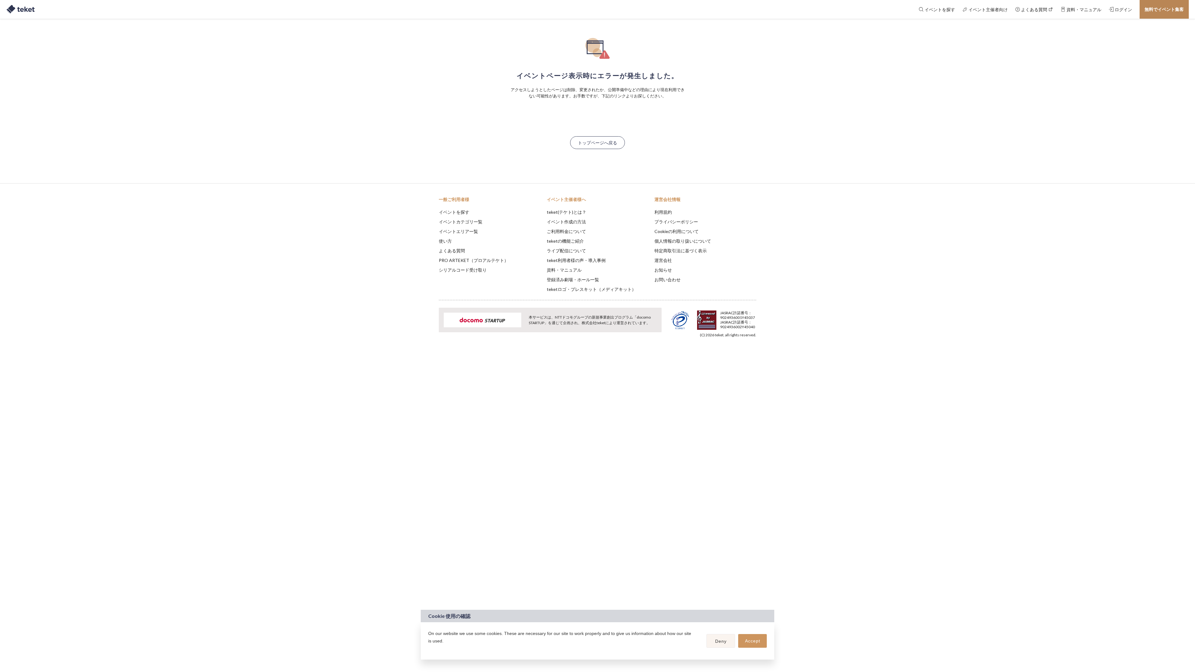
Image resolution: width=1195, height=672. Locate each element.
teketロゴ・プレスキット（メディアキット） (591, 289)
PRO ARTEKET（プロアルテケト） (473, 260)
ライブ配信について (566, 250)
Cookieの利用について (676, 231)
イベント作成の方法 (566, 221)
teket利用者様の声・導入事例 (576, 260)
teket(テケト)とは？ (566, 212)
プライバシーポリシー (676, 221)
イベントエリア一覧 (458, 231)
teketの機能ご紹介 (565, 241)
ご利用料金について (566, 231)
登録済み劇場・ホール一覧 (573, 279)
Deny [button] (721, 641)
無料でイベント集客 (1164, 9)
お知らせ (663, 270)
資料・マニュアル (564, 270)
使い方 (445, 241)
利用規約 (663, 212)
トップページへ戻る (597, 142)
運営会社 (663, 260)
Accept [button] (752, 640)
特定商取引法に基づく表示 (680, 250)
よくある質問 (452, 250)
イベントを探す (454, 212)
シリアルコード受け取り (463, 270)
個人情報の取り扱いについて (682, 241)
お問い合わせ (667, 279)
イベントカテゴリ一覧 (460, 221)
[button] (429, 649)
